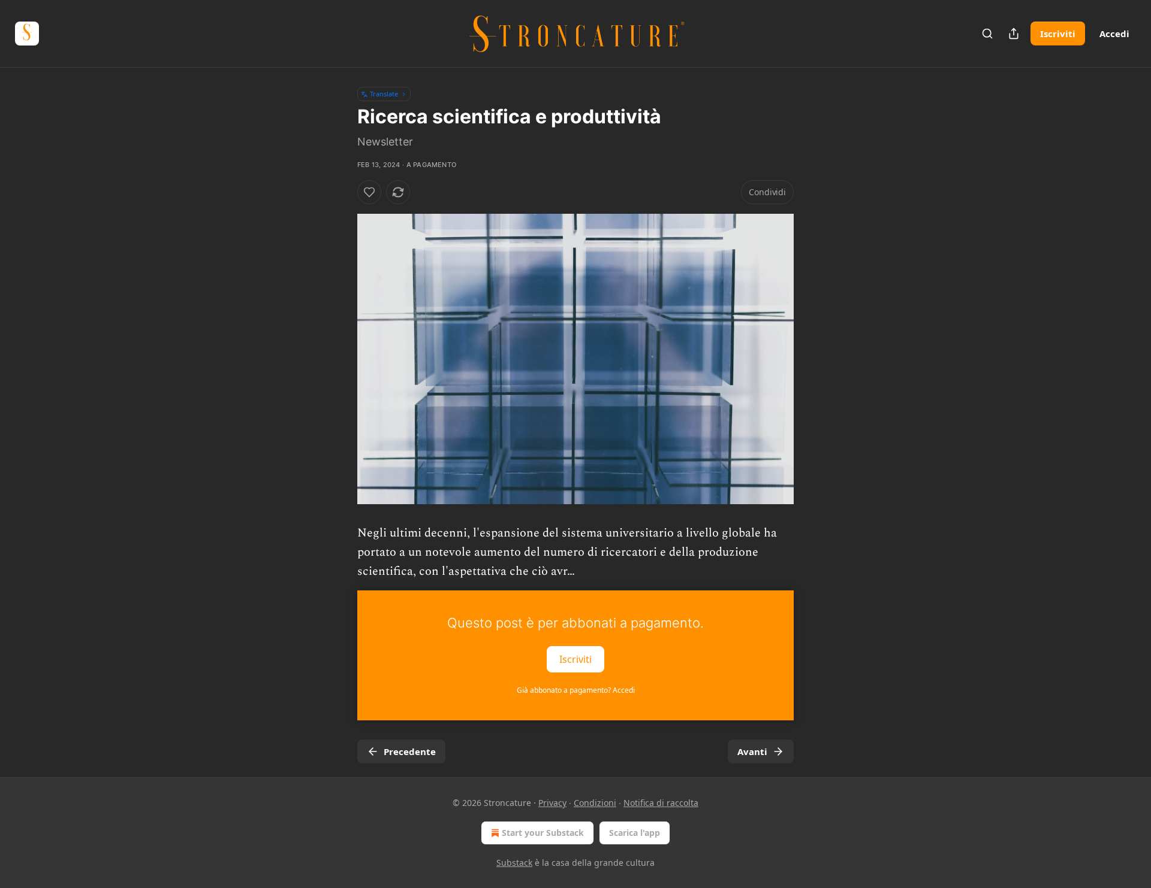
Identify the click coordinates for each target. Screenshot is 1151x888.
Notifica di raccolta (660, 802)
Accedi (1114, 34)
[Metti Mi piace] (369, 192)
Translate (384, 93)
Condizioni (595, 802)
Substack (514, 862)
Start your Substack (543, 832)
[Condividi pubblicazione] (1014, 34)
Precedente (410, 751)
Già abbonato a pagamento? (576, 690)
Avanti (752, 751)
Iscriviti (1057, 34)
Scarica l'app (634, 832)
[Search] (987, 34)
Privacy (552, 802)
